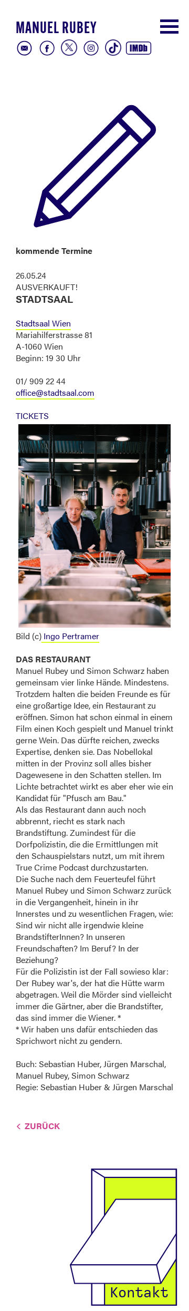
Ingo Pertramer (70, 636)
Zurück (42, 1126)
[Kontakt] (123, 1236)
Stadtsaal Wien (43, 323)
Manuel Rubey (56, 29)
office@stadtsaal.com (55, 392)
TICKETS (32, 415)
